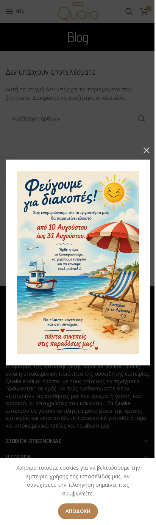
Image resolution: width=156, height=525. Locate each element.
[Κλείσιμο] (146, 150)
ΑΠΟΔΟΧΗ (78, 511)
